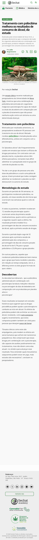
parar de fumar (25, 323)
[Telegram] (27, 487)
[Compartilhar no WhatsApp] (35, 52)
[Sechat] (19, 2)
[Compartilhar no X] (27, 52)
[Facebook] (7, 487)
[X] (12, 487)
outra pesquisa (27, 315)
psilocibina (13, 136)
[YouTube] (31, 487)
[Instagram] (22, 487)
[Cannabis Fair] (19, 510)
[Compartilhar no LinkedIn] (31, 52)
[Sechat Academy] (19, 501)
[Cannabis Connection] (19, 529)
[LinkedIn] (17, 487)
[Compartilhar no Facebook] (22, 52)
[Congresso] (19, 519)
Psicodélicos (7, 19)
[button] (4, 3)
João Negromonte (11, 51)
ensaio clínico (10, 95)
